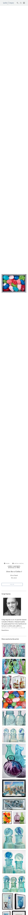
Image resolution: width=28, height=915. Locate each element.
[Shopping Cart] (20, 3)
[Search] (17, 3)
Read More (5, 630)
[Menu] (24, 3)
